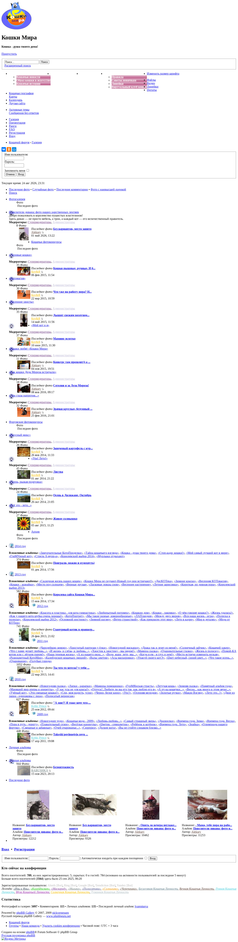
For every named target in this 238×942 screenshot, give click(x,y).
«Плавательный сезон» (54, 724)
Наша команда (30, 925)
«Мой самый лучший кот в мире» (207, 552)
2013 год (20, 574)
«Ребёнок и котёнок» (143, 724)
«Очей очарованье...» (66, 727)
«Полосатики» (91, 888)
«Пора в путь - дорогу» (23, 724)
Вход (12, 136)
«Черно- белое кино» (107, 692)
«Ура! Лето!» (39, 458)
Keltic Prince (38, 706)
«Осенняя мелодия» (145, 692)
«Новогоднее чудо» (51, 721)
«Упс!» (126, 692)
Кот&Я (35, 271)
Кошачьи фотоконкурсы (46, 241)
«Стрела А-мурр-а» (46, 556)
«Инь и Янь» (21, 888)
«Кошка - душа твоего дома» (138, 552)
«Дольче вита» (107, 727)
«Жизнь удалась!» (221, 612)
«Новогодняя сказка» (52, 686)
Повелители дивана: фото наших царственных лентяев (44, 212)
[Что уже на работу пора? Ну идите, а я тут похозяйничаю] (23, 297)
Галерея (14, 119)
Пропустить (9, 53)
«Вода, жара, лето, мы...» (121, 654)
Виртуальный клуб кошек (129, 87)
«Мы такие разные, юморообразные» (109, 616)
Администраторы (64, 222)
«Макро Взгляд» (193, 692)
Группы (14, 925)
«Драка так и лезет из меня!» (159, 647)
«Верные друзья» (76, 584)
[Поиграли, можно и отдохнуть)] (23, 567)
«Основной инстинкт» (73, 619)
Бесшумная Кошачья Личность (158, 888)
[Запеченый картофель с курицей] (23, 455)
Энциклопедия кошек (65, 73)
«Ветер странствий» (125, 619)
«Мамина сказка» (147, 651)
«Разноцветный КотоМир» (26, 657)
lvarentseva (141, 906)
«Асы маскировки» (122, 657)
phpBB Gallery (25, 912)
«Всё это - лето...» (20, 505)
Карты (13, 96)
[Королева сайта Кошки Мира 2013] (24, 604)
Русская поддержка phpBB (18, 935)
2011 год (42, 641)
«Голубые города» (40, 661)
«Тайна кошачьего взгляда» (101, 552)
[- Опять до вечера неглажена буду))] (151, 818)
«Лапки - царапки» (80, 686)
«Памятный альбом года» (216, 686)
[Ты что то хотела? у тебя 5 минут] (23, 672)
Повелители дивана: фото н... (43, 831)
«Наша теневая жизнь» (60, 654)
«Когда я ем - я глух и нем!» (156, 654)
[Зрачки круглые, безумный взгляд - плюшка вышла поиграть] (23, 415)
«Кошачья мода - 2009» (79, 721)
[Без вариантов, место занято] (24, 239)
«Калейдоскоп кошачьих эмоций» (65, 657)
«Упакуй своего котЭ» (150, 657)
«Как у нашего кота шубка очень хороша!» (36, 616)
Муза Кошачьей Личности (32, 892)
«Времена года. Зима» (190, 721)
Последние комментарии (72, 189)
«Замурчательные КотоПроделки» (61, 552)
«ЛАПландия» (143, 616)
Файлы (151, 79)
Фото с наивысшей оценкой (108, 189)
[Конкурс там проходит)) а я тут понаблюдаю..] (23, 368)
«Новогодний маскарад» (123, 647)
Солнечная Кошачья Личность (70, 892)
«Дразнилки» (166, 721)
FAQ (12, 129)
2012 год (42, 606)
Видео (151, 83)
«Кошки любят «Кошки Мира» (28, 348)
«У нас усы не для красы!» (72, 689)
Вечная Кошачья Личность (196, 888)
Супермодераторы (39, 222)
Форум (108, 73)
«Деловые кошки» (20, 254)
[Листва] (23, 477)
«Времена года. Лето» (172, 724)
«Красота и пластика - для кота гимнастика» (67, 612)
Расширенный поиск (17, 65)
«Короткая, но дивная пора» (198, 584)
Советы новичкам (124, 80)
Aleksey (36, 232)
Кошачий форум (19, 922)
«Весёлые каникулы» (83, 724)
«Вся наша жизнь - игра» (198, 616)
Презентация (17, 122)
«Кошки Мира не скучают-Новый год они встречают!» (118, 581)
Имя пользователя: (16, 858)
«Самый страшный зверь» (139, 721)
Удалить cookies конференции (61, 925)
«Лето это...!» (213, 692)
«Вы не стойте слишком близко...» (139, 727)
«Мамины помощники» (108, 686)
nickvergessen (60, 912)
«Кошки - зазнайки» (21, 584)
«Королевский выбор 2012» (39, 619)
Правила (117, 76)
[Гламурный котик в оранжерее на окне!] (24, 639)
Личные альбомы (20, 747)
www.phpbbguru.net (58, 916)
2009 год (42, 714)
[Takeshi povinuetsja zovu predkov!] (23, 741)
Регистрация (17, 132)
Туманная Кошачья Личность (110, 892)
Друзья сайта (17, 103)
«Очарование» (18, 661)
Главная (14, 73)
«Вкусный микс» (20, 435)
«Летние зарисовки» (165, 584)
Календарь (15, 100)
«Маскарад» (59, 888)
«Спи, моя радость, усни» (76, 692)
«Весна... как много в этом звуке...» (207, 689)
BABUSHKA (39, 770)
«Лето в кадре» (184, 619)
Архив (35, 531)
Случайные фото (43, 189)
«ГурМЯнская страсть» (139, 686)
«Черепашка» (128, 888)
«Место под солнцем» (50, 584)
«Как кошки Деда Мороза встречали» (32, 372)
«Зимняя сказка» (187, 686)
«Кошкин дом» (140, 612)
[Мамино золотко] (23, 344)
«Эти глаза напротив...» (24, 395)
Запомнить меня (15, 170)
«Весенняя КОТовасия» (213, 581)
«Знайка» (194, 724)
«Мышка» (74, 888)
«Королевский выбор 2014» (77, 556)
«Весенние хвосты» (21, 301)
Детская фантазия (92, 73)
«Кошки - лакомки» (163, 612)
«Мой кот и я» (40, 325)
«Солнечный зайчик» (192, 647)
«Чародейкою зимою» (53, 647)
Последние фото (19, 189)
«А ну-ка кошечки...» (170, 689)
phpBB (30, 932)
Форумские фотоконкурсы (26, 421)
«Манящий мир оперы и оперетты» (31, 689)
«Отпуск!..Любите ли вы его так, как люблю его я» (123, 689)
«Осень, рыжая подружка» (26, 481)
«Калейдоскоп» (40, 888)
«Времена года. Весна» (220, 721)
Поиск (13, 192)
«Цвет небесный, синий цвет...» (186, 657)
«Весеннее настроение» (136, 584)
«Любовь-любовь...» (109, 721)
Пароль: (54, 858)
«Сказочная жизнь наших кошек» (60, 581)
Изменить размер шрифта (163, 73)
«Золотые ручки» (170, 692)
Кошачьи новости (28, 76)
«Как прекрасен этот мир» (156, 619)
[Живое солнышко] (23, 529)
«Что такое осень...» (220, 657)
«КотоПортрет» (74, 616)
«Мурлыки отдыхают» (110, 556)
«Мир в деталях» (205, 619)
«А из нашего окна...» (90, 654)
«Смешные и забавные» (36, 727)
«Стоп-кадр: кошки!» (171, 552)
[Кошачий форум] (16, 28)
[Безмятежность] (23, 774)
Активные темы (19, 109)
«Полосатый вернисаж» (59, 696)
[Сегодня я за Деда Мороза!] (23, 391)
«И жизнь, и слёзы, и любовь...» (69, 651)
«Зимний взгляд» (100, 619)
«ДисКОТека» (164, 581)
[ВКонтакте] (3, 149)
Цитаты (152, 90)
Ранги (13, 126)
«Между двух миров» (167, 616)
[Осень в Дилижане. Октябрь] (23, 501)
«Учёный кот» (18, 692)
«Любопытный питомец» (113, 612)
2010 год (20, 679)
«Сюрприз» (89, 727)
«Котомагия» (17, 278)
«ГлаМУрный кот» (20, 556)
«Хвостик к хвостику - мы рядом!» (113, 651)
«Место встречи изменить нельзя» (197, 654)
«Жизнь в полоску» (207, 651)
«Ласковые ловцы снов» (104, 584)
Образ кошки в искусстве (33, 80)
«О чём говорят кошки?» (193, 612)
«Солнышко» (110, 888)
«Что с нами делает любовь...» (28, 651)
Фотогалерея (17, 199)
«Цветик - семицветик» (114, 724)
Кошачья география (21, 93)
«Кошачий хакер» (219, 647)
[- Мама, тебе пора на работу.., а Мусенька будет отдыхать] (207, 818)
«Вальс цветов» (99, 657)
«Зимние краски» (185, 581)
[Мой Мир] (14, 149)
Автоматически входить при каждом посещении (112, 858)
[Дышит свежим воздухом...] (23, 325)
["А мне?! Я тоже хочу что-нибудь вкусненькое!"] (23, 713)
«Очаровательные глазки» (176, 651)
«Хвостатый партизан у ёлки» (87, 647)
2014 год (20, 546)
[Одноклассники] (9, 149)
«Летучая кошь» (166, 686)
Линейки (117, 83)
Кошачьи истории (28, 83)
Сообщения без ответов (24, 113)
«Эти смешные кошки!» (43, 692)
